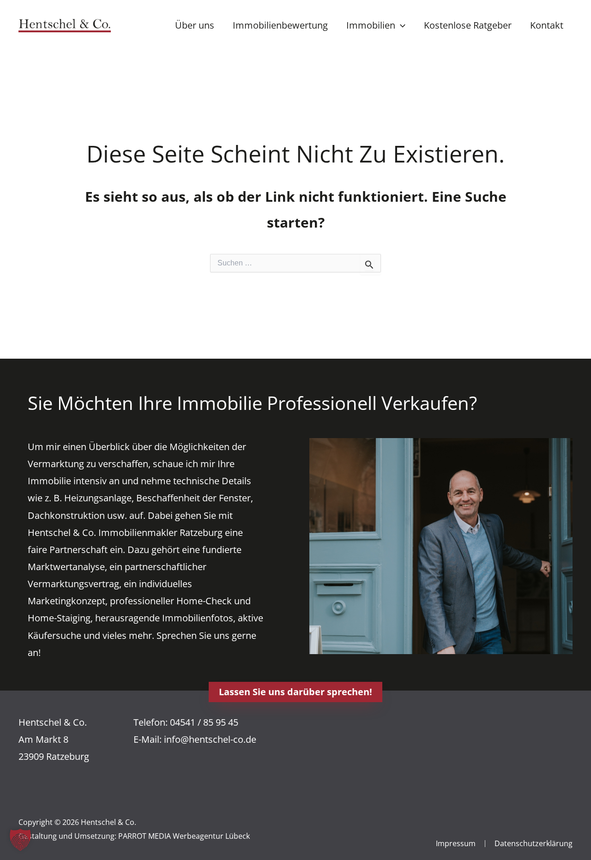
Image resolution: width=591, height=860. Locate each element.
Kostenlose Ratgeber (468, 25)
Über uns (194, 25)
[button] (400, 25)
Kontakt (546, 25)
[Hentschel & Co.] (64, 24)
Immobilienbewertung (280, 25)
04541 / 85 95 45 (204, 722)
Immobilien (370, 25)
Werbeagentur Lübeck (211, 836)
